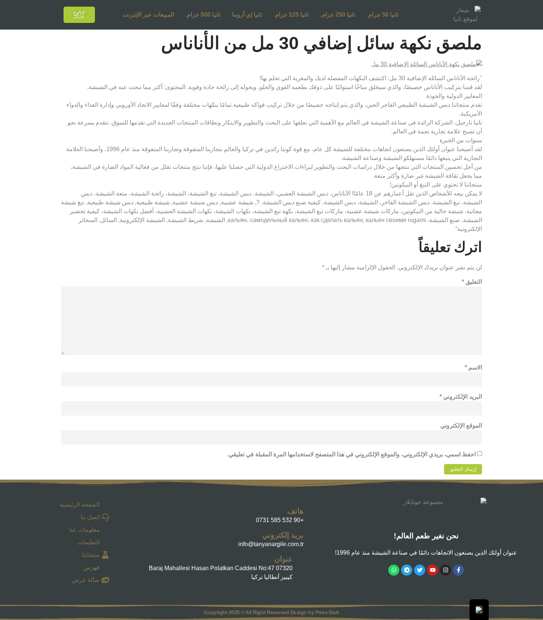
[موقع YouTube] (432, 570)
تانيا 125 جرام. (291, 14)
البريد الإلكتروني (461, 397)
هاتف (295, 511)
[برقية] (406, 570)
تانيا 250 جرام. (337, 14)
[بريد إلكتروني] (147, 538)
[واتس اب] (393, 570)
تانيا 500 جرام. (203, 14)
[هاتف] (147, 514)
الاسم (473, 367)
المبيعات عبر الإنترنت (148, 14)
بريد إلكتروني (283, 535)
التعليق (472, 282)
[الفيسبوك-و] (458, 570)
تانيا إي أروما (247, 14)
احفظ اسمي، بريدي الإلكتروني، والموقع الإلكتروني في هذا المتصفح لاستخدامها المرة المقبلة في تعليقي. (351, 454)
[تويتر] (419, 570)
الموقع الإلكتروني (461, 425)
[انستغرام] (445, 570)
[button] (48, 13)
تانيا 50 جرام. (383, 14)
